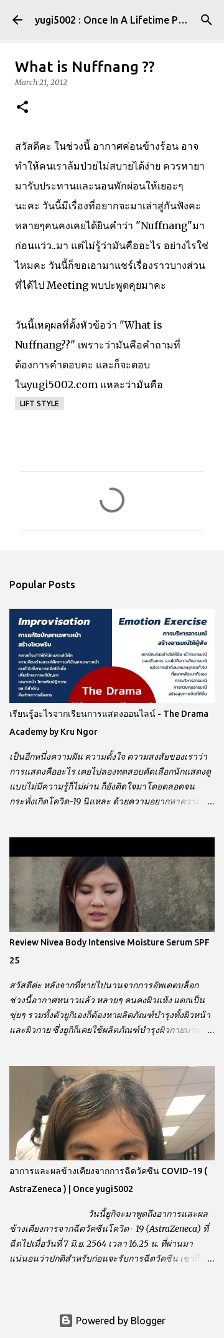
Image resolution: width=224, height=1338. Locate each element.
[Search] (206, 20)
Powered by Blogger (119, 1320)
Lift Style (39, 403)
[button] (22, 107)
